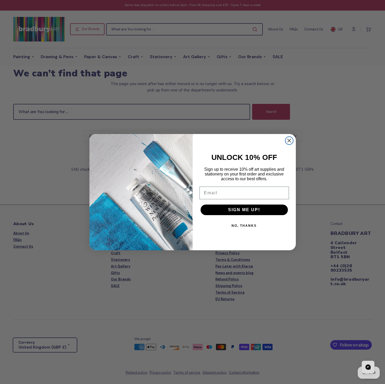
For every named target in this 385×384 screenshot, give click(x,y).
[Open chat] (368, 367)
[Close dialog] (289, 141)
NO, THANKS (244, 226)
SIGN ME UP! (244, 209)
